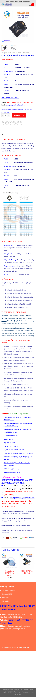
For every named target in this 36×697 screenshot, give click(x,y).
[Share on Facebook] (7, 123)
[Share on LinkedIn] (21, 123)
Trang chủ (5, 52)
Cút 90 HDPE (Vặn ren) (26, 453)
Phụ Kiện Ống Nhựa (15, 52)
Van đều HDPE (8, 439)
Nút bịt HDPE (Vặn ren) (11, 446)
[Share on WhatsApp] (3, 123)
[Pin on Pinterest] (17, 123)
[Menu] (30, 5)
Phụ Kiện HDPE (27, 52)
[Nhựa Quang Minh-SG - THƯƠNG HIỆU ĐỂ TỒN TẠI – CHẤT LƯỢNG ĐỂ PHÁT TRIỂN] (14, 4)
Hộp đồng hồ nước (9, 442)
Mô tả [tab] (3, 135)
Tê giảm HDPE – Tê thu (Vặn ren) (14, 449)
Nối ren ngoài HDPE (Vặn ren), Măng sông (17, 423)
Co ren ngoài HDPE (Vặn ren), (13, 417)
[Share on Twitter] (10, 123)
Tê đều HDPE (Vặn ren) (11, 435)
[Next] (31, 26)
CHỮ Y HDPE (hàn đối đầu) (27, 572)
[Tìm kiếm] (32, 4)
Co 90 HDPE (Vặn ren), (11, 453)
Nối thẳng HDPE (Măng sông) (13, 456)
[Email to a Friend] (14, 123)
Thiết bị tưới (5, 597)
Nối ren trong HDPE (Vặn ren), (13, 429)
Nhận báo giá (19, 115)
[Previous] (4, 26)
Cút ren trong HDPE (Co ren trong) (9, 573)
